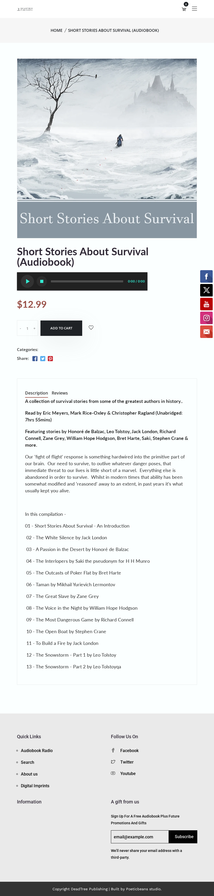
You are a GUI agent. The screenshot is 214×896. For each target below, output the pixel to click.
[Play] (27, 281)
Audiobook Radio (37, 750)
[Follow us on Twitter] (42, 358)
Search (27, 762)
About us (29, 774)
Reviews (60, 393)
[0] (184, 9)
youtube (128, 773)
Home (56, 30)
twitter (127, 762)
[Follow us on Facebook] (35, 358)
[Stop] (42, 281)
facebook (129, 750)
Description (36, 393)
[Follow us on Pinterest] (50, 358)
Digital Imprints (35, 785)
